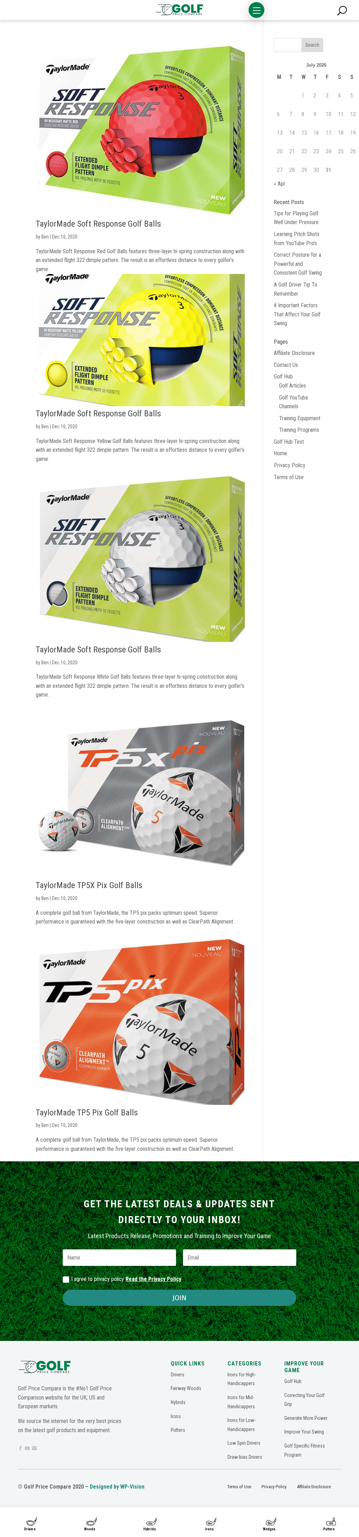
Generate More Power (305, 1418)
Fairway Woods (186, 1388)
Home (280, 453)
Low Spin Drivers (244, 1443)
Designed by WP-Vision (117, 1486)
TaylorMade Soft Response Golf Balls (98, 224)
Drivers (30, 1529)
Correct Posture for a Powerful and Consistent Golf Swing (298, 263)
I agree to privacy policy (126, 1279)
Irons (209, 1529)
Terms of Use (289, 477)
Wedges (269, 1529)
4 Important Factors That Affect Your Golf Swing (297, 314)
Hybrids (149, 1529)
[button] (256, 10)
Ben (45, 237)
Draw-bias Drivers (245, 1457)
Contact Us (286, 365)
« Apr (279, 183)
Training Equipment (299, 418)
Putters (329, 1529)
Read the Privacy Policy (153, 1279)
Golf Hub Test (289, 441)
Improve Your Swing (304, 1432)
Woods (89, 1529)
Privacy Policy (289, 465)
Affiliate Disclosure (294, 353)
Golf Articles (292, 385)
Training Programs (299, 430)
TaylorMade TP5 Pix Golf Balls (87, 1112)
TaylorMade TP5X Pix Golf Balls (89, 885)
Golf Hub (283, 376)
